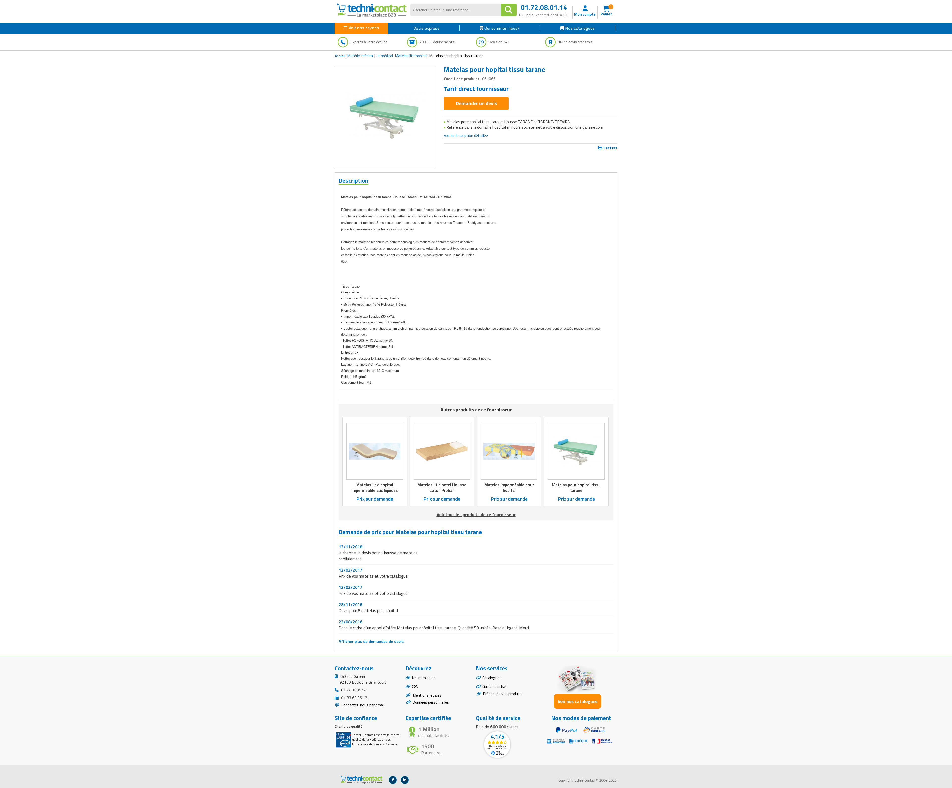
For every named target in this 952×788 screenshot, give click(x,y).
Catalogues (491, 678)
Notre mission (424, 678)
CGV (415, 686)
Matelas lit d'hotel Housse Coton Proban (441, 488)
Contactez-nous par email (362, 704)
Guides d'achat (494, 686)
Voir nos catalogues (577, 701)
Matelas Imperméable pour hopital (509, 488)
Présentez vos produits (502, 693)
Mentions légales (426, 695)
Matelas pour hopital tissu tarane (576, 488)
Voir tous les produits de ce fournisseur (476, 514)
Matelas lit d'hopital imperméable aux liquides (375, 488)
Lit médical (384, 55)
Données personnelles (430, 702)
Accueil (340, 55)
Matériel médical (360, 55)
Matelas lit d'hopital (411, 55)
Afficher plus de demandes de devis (371, 641)
